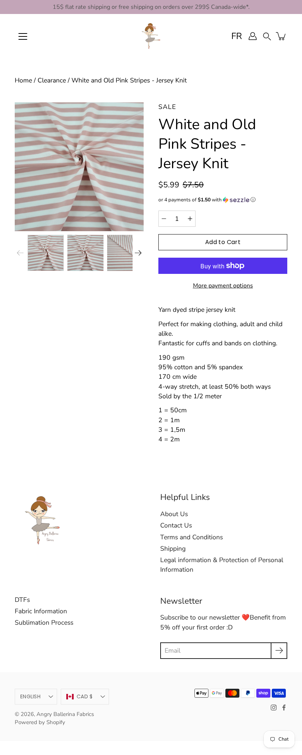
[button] (267, 36)
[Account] (253, 36)
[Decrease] (163, 219)
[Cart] (281, 36)
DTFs (22, 599)
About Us (174, 513)
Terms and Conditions (191, 537)
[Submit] (279, 650)
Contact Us (176, 525)
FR (236, 36)
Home (23, 80)
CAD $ (84, 696)
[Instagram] (273, 707)
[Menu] (23, 36)
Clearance (52, 80)
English (30, 696)
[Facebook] (284, 707)
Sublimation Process (44, 622)
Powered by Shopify (40, 722)
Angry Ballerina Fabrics (65, 714)
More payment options (223, 286)
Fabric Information (41, 611)
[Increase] (190, 219)
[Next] (138, 252)
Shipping (173, 548)
